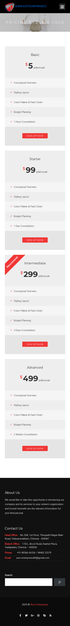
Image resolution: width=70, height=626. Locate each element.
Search (8, 575)
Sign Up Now (35, 135)
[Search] (59, 582)
